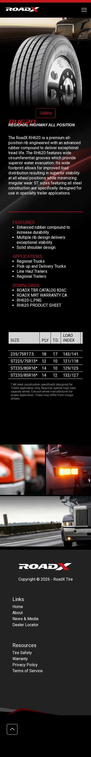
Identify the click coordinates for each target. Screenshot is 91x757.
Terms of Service (27, 670)
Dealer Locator (25, 624)
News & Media (25, 618)
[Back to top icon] (12, 729)
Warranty (20, 658)
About (17, 612)
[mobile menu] (84, 10)
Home (17, 606)
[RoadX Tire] (25, 10)
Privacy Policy (25, 664)
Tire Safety (22, 652)
